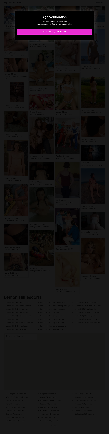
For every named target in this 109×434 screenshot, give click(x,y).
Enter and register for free (54, 31)
